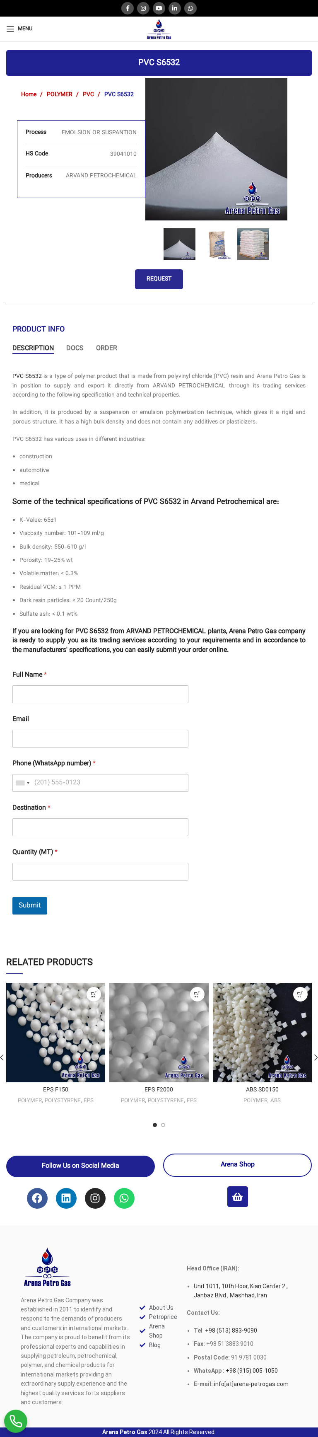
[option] (216, 149)
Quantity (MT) (35, 852)
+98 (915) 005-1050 (252, 1370)
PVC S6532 (27, 376)
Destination (31, 808)
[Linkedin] (66, 1198)
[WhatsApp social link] (190, 8)
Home (29, 94)
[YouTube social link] (159, 8)
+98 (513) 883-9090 (230, 1330)
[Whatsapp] (124, 1198)
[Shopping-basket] (237, 1196)
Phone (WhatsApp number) (54, 764)
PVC (89, 94)
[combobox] (22, 782)
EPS (89, 1100)
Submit (30, 905)
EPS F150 (55, 1090)
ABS (275, 1100)
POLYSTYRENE (63, 1100)
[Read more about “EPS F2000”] (197, 994)
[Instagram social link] (143, 8)
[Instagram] (95, 1198)
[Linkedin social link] (175, 8)
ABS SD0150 (262, 1090)
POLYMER (60, 94)
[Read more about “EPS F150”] (94, 994)
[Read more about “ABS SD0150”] (300, 994)
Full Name (29, 675)
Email (20, 719)
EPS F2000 (159, 1090)
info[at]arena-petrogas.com (251, 1384)
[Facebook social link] (127, 8)
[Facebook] (37, 1198)
